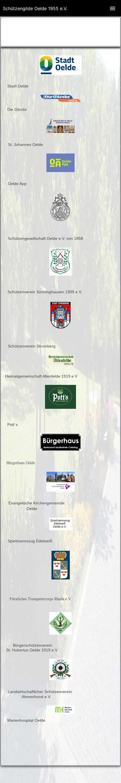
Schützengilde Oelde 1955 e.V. (35, 8)
